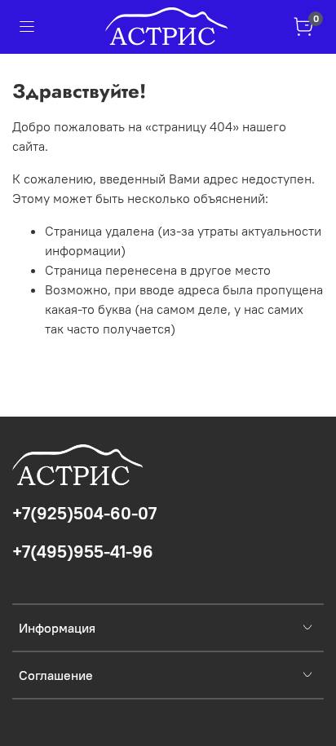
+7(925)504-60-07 (84, 513)
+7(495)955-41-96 (82, 552)
